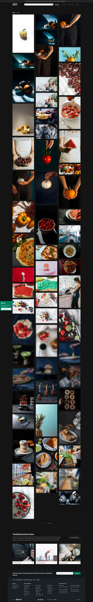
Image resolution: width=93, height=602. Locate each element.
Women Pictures (26, 591)
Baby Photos (26, 594)
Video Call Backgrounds (39, 594)
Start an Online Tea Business (63, 586)
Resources (77, 4)
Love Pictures (49, 591)
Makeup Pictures (50, 585)
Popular (18, 12)
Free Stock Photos (15, 585)
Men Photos (37, 591)
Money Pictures (38, 588)
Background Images (39, 590)
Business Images (26, 585)
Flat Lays (25, 590)
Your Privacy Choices (51, 599)
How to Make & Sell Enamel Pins (75, 587)
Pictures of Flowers (27, 593)
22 (51, 523)
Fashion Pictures (38, 585)
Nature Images (38, 586)
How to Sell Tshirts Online (63, 592)
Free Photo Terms (19, 579)
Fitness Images (49, 593)
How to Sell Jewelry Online (63, 591)
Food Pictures (49, 586)
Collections (57, 4)
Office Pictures (26, 588)
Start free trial (6, 309)
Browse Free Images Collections (15, 587)
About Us (38, 579)
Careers (13, 579)
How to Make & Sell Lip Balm (63, 589)
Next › (49, 523)
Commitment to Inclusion (27, 579)
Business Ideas (61, 585)
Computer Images (50, 588)
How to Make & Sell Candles (75, 591)
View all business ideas (74, 537)
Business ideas (70, 4)
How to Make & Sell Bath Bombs (75, 585)
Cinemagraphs (49, 590)
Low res (30, 51)
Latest (13, 12)
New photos (64, 4)
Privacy (34, 579)
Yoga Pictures (38, 593)
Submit (77, 573)
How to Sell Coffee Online (75, 589)
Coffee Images (26, 586)
